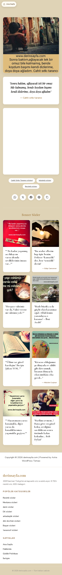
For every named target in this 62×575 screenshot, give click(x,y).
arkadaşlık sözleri (11, 516)
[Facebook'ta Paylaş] (31, 197)
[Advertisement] (31, 141)
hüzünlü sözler (45, 180)
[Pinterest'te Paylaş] (39, 197)
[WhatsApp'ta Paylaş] (15, 197)
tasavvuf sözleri (10, 530)
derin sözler (8, 507)
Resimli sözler (31, 186)
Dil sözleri (7, 511)
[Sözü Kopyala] (47, 197)
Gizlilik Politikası (10, 553)
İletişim (6, 558)
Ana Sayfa (10, 4)
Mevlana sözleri (10, 502)
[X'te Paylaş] (23, 197)
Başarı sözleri (9, 525)
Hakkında (7, 549)
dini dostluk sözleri (11, 521)
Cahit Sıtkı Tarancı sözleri (22, 180)
